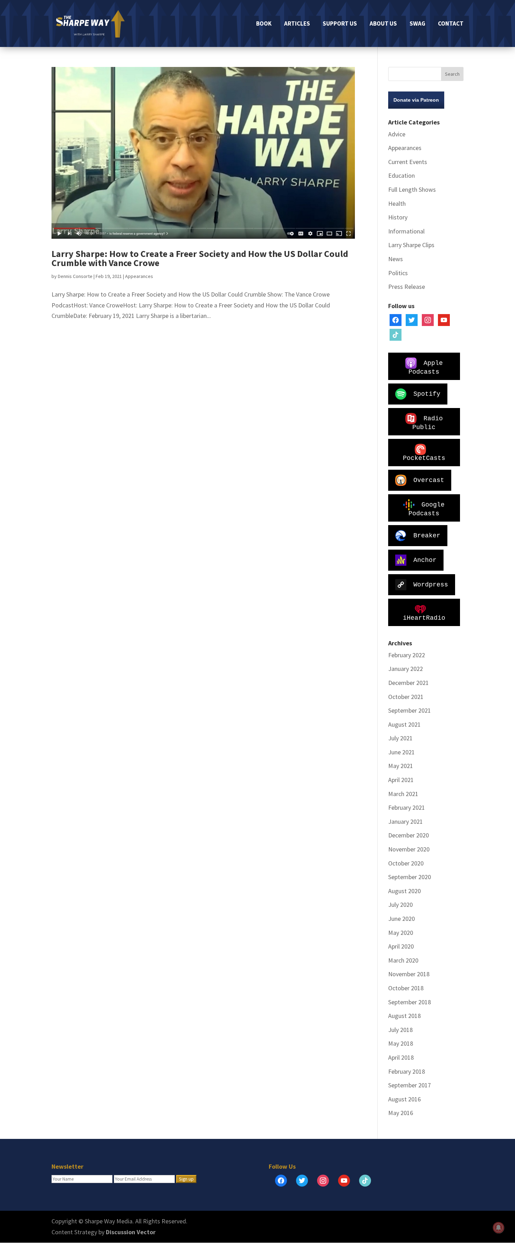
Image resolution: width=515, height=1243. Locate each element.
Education (401, 175)
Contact (451, 24)
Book (264, 24)
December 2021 (408, 683)
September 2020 (409, 877)
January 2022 (405, 669)
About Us (383, 24)
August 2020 (404, 891)
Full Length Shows (412, 189)
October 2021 (406, 697)
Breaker (426, 535)
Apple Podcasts (425, 367)
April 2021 (401, 780)
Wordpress (430, 584)
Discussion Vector (131, 1232)
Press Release (406, 287)
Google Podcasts (426, 509)
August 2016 (404, 1099)
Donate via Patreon (416, 100)
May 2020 (400, 933)
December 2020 (408, 835)
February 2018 (406, 1071)
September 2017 (409, 1085)
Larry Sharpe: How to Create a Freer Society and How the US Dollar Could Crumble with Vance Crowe (200, 258)
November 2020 (409, 849)
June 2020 (401, 919)
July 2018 (400, 1030)
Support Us (340, 24)
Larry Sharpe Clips (411, 245)
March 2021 (403, 794)
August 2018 (404, 1016)
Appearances (139, 276)
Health (397, 203)
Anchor (425, 559)
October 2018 (406, 988)
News (395, 259)
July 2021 (400, 738)
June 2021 (401, 752)
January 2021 (405, 821)
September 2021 (409, 710)
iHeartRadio (424, 618)
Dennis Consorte (75, 276)
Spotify (426, 393)
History (397, 217)
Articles (297, 24)
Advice (396, 134)
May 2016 (400, 1113)
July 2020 (400, 905)
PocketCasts (424, 458)
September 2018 (409, 1002)
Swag (417, 24)
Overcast (428, 479)
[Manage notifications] (498, 1227)
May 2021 (400, 766)
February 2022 (406, 655)
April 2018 (401, 1057)
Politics (398, 273)
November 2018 (409, 974)
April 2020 (401, 946)
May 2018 (400, 1043)
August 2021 (404, 724)
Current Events (407, 162)
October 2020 (406, 863)
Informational (406, 231)
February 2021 (406, 807)
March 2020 (403, 960)
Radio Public (427, 422)
